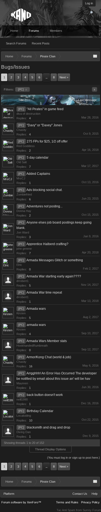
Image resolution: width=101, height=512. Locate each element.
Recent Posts (41, 43)
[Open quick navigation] (95, 56)
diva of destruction (28, 113)
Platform (9, 493)
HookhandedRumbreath (32, 345)
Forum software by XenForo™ (21, 502)
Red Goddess (25, 146)
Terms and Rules (67, 502)
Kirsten (21, 313)
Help (94, 493)
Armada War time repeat (44, 292)
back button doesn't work (45, 395)
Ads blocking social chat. (44, 190)
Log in (89, 3)
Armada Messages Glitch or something (54, 260)
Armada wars (36, 309)
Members (56, 30)
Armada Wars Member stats (46, 341)
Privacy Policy (90, 502)
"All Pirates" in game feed (45, 109)
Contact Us (79, 493)
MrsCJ (20, 178)
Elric (19, 264)
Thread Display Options (50, 449)
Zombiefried (24, 194)
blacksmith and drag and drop (48, 427)
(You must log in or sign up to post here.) (73, 457)
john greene (24, 248)
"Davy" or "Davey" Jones (44, 125)
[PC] (22, 89)
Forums (34, 30)
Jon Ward (22, 232)
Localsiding (23, 415)
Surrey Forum (92, 510)
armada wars (36, 325)
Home (14, 30)
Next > (64, 77)
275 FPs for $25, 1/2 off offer (47, 141)
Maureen (22, 383)
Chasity (21, 129)
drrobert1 (22, 281)
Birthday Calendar (40, 411)
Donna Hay (23, 211)
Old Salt (21, 162)
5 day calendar (37, 157)
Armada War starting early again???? (53, 276)
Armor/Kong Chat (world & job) (48, 357)
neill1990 (22, 399)
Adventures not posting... (44, 206)
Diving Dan (23, 432)
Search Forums (16, 43)
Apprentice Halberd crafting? (47, 244)
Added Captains (38, 174)
